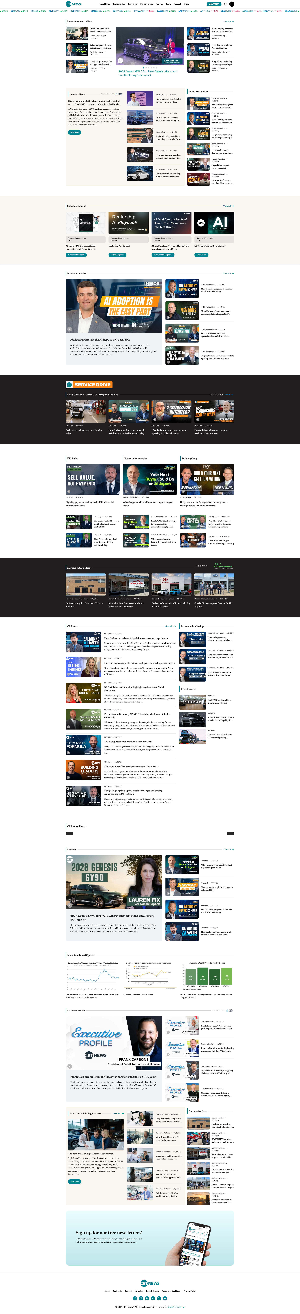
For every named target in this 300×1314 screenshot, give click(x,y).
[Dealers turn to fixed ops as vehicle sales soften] (86, 412)
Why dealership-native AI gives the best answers (167, 1138)
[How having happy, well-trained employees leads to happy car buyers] (83, 667)
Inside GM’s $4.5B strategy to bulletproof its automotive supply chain (163, 524)
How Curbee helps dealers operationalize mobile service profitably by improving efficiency (223, 152)
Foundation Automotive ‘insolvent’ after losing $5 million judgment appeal (167, 119)
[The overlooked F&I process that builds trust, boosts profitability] (79, 522)
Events (186, 4)
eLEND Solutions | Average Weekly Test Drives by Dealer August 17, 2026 (206, 996)
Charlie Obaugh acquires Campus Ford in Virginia (213, 605)
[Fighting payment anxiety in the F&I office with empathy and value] (93, 479)
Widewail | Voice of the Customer (138, 995)
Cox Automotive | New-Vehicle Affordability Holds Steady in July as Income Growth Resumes (92, 996)
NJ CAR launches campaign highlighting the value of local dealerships (134, 689)
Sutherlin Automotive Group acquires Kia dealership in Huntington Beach (222, 1201)
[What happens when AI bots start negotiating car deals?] (77, 49)
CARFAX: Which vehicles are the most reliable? (219, 701)
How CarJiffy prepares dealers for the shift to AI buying (222, 30)
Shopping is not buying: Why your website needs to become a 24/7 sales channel (169, 1157)
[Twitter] (159, 1298)
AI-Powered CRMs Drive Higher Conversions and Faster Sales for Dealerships (81, 248)
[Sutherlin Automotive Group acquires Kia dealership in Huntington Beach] (198, 1199)
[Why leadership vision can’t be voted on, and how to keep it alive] (192, 657)
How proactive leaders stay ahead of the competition (220, 673)
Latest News (105, 4)
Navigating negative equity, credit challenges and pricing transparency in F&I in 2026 (133, 792)
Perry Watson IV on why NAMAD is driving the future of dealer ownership (137, 716)
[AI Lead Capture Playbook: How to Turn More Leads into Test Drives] (171, 223)
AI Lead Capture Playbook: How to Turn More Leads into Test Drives (170, 247)
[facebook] (135, 1298)
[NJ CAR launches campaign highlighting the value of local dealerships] (83, 693)
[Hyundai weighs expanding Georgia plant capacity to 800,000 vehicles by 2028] (140, 154)
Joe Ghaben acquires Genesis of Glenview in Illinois (85, 605)
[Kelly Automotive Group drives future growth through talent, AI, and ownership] (207, 479)
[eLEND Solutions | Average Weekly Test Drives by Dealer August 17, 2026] (207, 976)
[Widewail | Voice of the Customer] (150, 976)
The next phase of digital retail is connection (91, 1154)
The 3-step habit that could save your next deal (128, 742)
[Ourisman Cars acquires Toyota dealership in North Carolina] (171, 585)
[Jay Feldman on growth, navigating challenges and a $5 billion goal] (182, 1070)
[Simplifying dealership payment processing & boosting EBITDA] (198, 66)
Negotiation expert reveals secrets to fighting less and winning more (220, 167)
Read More (75, 132)
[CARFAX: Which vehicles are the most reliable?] (192, 702)
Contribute (117, 1291)
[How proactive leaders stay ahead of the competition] (192, 674)
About (107, 1291)
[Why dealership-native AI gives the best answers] (140, 1136)
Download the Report (76, 255)
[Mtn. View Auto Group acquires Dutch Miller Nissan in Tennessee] (128, 585)
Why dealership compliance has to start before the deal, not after (168, 1120)
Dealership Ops (119, 4)
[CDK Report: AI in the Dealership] (214, 223)
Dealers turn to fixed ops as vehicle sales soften (84, 432)
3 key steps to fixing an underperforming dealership (221, 542)
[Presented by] (119, 94)
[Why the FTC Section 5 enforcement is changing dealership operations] (193, 522)
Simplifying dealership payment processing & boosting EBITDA (222, 63)
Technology (133, 4)
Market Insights (146, 4)
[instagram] (141, 1298)
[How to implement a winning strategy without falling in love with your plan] (192, 639)
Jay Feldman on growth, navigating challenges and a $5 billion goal (217, 1072)
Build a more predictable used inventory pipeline (167, 1194)
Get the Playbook (117, 255)
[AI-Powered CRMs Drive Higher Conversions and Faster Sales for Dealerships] (86, 223)
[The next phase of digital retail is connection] (96, 1135)
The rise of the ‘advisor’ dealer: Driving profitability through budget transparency (168, 1176)
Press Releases (152, 1291)
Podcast (177, 4)
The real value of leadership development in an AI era (131, 767)
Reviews (159, 4)
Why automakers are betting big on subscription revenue (163, 542)
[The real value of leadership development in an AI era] (83, 770)
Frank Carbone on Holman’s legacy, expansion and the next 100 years (113, 1077)
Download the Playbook (163, 255)
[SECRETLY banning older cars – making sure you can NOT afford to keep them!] (198, 1138)
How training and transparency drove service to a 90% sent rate (211, 432)
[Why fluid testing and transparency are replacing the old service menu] (171, 412)
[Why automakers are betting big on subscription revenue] (136, 540)
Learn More (201, 255)
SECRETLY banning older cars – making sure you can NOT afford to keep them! (223, 1141)
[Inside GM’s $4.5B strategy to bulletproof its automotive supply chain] (136, 522)
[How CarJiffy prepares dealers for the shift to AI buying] (198, 33)
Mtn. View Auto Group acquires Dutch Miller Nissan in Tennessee (126, 605)
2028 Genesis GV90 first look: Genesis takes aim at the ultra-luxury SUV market (101, 30)
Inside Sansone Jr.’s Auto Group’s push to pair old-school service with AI (217, 1027)
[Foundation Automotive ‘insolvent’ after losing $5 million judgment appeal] (140, 117)
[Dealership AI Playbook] (128, 223)
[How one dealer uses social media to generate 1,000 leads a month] (198, 179)
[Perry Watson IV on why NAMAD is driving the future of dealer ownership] (83, 720)
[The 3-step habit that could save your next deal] (83, 745)
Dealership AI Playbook (119, 246)
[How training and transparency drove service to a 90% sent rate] (214, 412)
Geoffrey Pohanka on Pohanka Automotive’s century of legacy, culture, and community (215, 1094)
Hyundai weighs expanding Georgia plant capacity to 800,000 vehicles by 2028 (168, 157)
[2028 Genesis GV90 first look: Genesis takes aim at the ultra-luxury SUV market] (77, 33)
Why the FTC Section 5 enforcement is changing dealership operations (219, 524)
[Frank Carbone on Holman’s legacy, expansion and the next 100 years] (114, 1043)
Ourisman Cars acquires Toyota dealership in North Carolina (171, 605)
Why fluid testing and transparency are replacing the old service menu (170, 432)
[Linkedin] (147, 1298)
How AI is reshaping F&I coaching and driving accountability (105, 542)
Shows (168, 4)
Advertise (139, 1291)
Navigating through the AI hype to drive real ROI (101, 63)
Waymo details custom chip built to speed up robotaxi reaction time (168, 175)
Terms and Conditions (171, 1291)
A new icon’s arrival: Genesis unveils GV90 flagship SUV (221, 719)
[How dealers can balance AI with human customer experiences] (198, 49)
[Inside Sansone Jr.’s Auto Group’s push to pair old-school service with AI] (182, 1025)
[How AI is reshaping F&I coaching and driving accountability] (79, 540)
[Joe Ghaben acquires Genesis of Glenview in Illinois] (86, 585)
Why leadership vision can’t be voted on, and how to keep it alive (221, 656)
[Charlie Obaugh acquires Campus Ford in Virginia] (214, 585)
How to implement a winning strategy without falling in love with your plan (219, 639)
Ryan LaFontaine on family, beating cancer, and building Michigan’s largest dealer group (217, 1050)
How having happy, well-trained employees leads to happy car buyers (139, 663)
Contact (128, 1291)
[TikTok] (153, 1298)
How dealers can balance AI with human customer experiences (223, 47)
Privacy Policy (189, 1291)
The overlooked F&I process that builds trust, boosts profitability (106, 524)
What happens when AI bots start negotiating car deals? (101, 47)
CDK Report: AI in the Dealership (210, 246)
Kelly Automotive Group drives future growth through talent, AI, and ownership (203, 504)
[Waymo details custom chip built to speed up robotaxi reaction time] (140, 173)
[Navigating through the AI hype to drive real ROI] (77, 66)
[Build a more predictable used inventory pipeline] (140, 1192)
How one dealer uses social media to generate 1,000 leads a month (222, 182)
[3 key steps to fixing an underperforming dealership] (193, 540)
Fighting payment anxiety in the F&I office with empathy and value (90, 504)
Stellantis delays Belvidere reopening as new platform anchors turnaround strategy (168, 138)
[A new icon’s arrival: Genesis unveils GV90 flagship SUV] (192, 719)
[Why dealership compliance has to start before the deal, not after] (140, 1118)
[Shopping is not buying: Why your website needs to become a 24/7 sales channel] (140, 1155)
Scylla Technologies (176, 1307)
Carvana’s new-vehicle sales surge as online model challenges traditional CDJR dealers (169, 101)
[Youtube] (165, 1298)
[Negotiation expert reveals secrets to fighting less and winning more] (198, 164)
